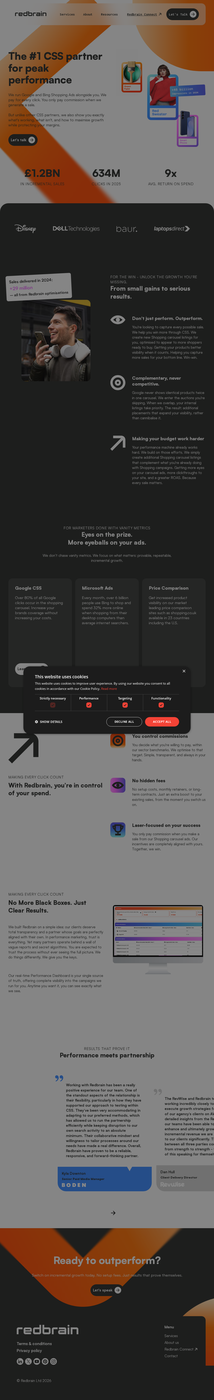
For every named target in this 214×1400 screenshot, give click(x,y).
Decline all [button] (124, 722)
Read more (109, 688)
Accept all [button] (162, 722)
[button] (48, 722)
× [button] (183, 671)
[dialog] (107, 700)
